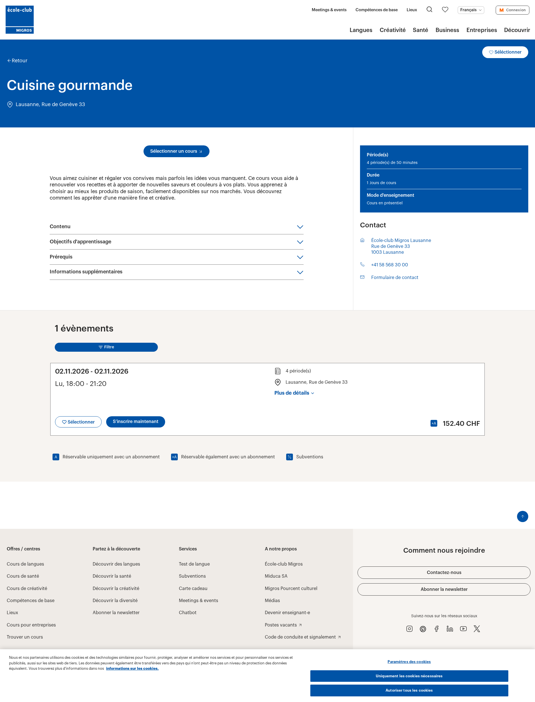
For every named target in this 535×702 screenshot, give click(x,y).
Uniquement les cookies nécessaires (409, 676)
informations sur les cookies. (132, 668)
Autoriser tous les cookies (409, 690)
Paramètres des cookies (409, 662)
